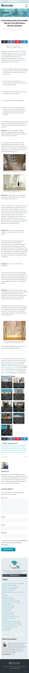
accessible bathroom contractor (10, 445)
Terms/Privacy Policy (14, 668)
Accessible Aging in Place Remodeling (11, 583)
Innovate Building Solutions (9, 367)
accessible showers (17, 53)
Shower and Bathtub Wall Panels (10, 625)
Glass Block (5, 604)
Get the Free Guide (14, 575)
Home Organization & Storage (9, 616)
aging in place (10, 447)
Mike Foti (9, 29)
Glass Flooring (5, 609)
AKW (20, 209)
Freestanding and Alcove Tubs (9, 600)
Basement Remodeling (8, 585)
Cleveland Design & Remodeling (10, 371)
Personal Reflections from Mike (10, 621)
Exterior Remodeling (7, 599)
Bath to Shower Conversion (9, 587)
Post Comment (8, 549)
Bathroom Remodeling (7, 588)
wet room (17, 450)
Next (25, 456)
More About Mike (6, 654)
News (3, 619)
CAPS (14, 448)
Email (3, 525)
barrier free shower (6, 448)
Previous (4, 456)
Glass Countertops (6, 607)
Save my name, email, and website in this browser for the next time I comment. (14, 543)
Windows (4, 630)
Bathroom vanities (6, 590)
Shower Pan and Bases (8, 626)
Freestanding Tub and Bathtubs (10, 602)
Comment (4, 498)
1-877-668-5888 (24, 1)
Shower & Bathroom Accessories (10, 623)
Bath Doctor (14, 362)
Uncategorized (6, 628)
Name (3, 517)
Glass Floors (5, 611)
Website (4, 533)
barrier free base (19, 447)
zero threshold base (6, 452)
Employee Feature (6, 597)
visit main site (5, 1)
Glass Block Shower (7, 606)
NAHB (12, 450)
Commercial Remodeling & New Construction (13, 592)
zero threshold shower (19, 452)
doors (3, 595)
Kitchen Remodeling (7, 618)
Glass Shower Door (7, 612)
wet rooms (24, 450)
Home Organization (7, 614)
